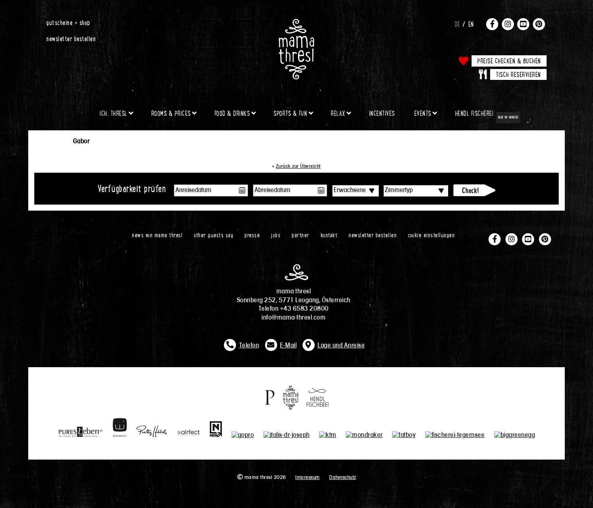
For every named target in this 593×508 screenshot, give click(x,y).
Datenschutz (342, 478)
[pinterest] (539, 24)
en (471, 24)
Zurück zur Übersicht (298, 166)
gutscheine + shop (68, 22)
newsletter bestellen (71, 38)
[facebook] (492, 24)
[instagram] (508, 24)
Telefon (249, 345)
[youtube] (523, 24)
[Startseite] (296, 22)
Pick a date (242, 190)
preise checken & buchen (509, 60)
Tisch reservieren (518, 74)
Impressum (307, 478)
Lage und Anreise (341, 345)
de (457, 24)
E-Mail (288, 345)
